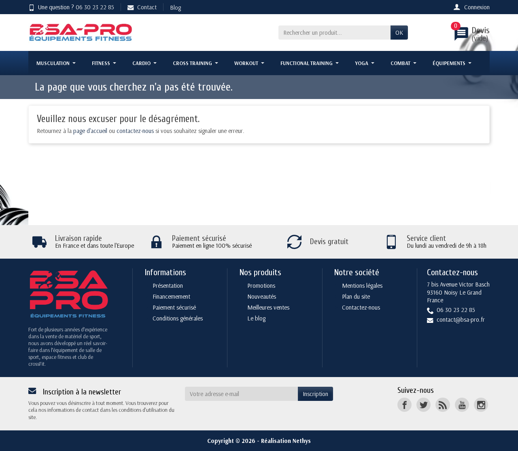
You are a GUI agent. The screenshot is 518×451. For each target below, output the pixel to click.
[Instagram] (481, 405)
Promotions (261, 285)
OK (399, 32)
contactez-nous (135, 131)
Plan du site (356, 296)
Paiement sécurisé (174, 307)
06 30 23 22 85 (95, 7)
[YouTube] (462, 405)
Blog (175, 7)
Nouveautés (261, 296)
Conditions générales (178, 318)
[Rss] (442, 405)
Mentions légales (362, 285)
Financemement (171, 296)
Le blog (256, 318)
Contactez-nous (361, 307)
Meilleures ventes (268, 307)
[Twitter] (423, 405)
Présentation (168, 285)
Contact (147, 7)
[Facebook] (404, 405)
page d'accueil (90, 131)
